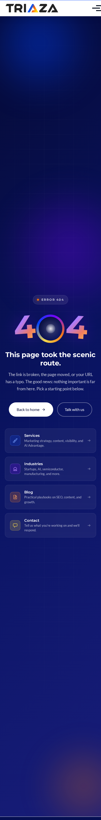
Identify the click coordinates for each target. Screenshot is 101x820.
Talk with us (74, 409)
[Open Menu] (92, 8)
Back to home (28, 409)
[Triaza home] (32, 8)
